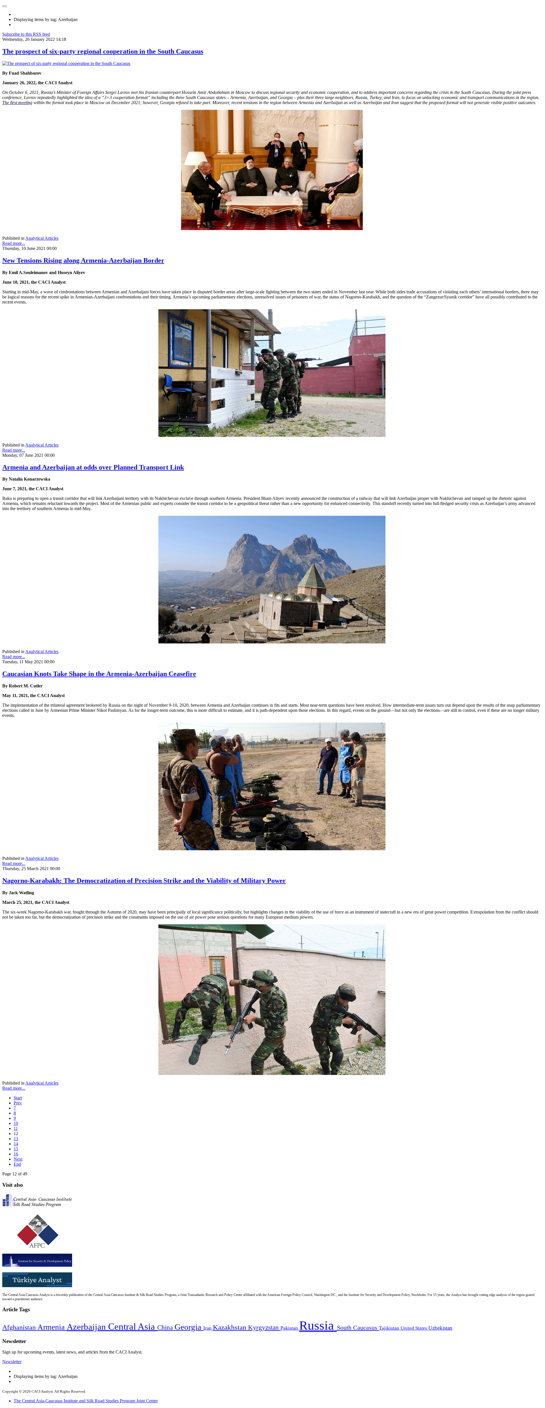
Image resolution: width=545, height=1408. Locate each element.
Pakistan (289, 1328)
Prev (18, 1102)
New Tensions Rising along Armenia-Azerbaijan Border (83, 260)
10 (16, 1123)
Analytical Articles (41, 238)
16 (16, 1154)
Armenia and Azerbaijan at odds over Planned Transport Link (93, 467)
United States (414, 1328)
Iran (208, 1328)
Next (18, 1159)
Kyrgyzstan (264, 1327)
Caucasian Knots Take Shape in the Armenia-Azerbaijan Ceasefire (99, 673)
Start (18, 1097)
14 (16, 1143)
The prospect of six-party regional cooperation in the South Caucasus (102, 51)
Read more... (13, 243)
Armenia (52, 1327)
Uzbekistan (440, 1328)
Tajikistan (390, 1328)
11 (16, 1128)
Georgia (189, 1326)
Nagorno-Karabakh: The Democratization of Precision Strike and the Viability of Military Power (144, 880)
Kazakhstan (230, 1327)
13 (16, 1138)
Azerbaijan (87, 1327)
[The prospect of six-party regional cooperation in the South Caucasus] (66, 63)
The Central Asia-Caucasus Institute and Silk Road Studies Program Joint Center (86, 1400)
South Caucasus (358, 1327)
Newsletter (12, 1361)
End (17, 1164)
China (166, 1327)
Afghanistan (19, 1327)
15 (16, 1148)
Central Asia (132, 1326)
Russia (318, 1325)
